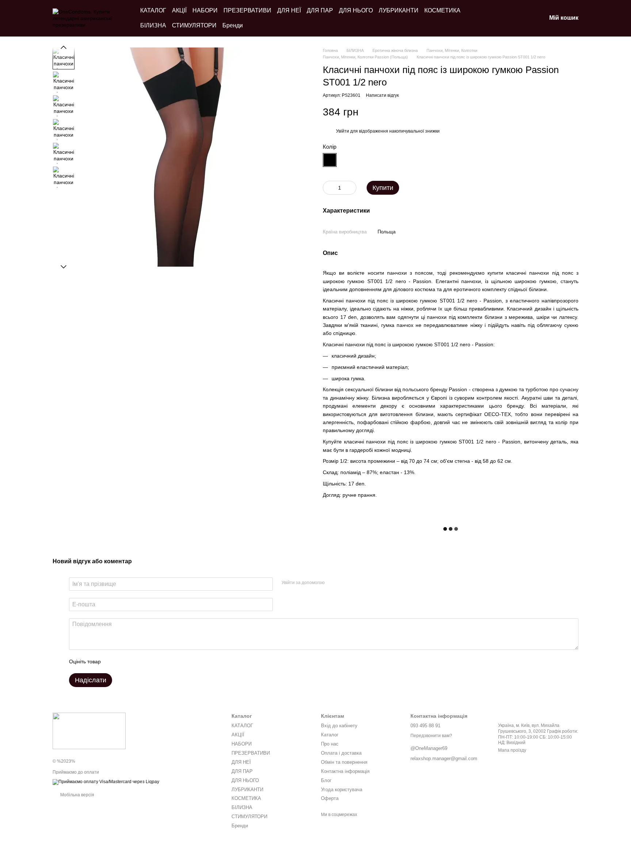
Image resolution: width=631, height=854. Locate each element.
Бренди (232, 25)
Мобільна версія (76, 794)
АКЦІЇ (179, 10)
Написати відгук (382, 95)
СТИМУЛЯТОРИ (194, 25)
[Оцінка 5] (159, 661)
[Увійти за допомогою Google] (344, 583)
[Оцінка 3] (136, 661)
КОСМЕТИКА (442, 10)
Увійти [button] (342, 131)
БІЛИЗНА (153, 25)
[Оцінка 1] (113, 661)
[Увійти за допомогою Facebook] (332, 583)
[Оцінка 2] (124, 661)
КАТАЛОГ (153, 10)
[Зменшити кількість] (328, 187)
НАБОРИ (205, 10)
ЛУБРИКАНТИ (398, 10)
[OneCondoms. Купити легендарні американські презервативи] (89, 730)
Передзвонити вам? (431, 735)
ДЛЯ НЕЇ (289, 10)
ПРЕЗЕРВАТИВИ (247, 10)
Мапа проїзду (512, 750)
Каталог (330, 734)
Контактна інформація (345, 771)
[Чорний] (330, 160)
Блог (326, 780)
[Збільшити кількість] (351, 187)
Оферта (330, 798)
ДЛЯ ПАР (320, 10)
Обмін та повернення (344, 762)
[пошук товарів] (502, 18)
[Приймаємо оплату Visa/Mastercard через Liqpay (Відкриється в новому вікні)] (106, 781)
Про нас (330, 744)
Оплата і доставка (341, 753)
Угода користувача (341, 789)
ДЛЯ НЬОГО (356, 10)
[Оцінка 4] (148, 661)
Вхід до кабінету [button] (339, 725)
